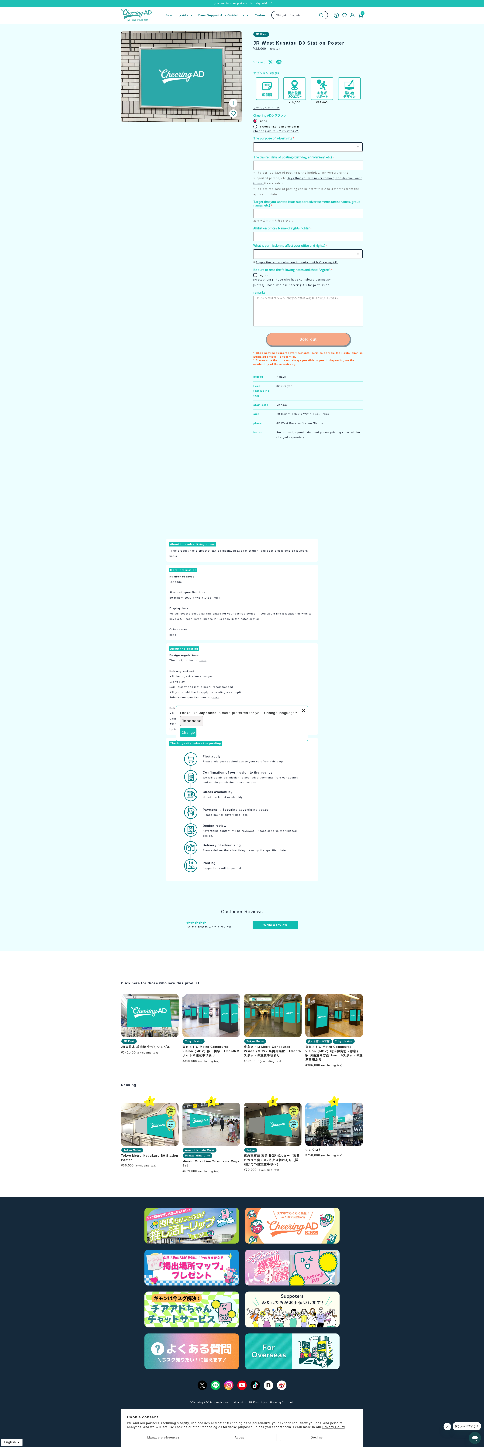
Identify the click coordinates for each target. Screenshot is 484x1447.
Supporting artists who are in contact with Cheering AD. (297, 262)
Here (202, 660)
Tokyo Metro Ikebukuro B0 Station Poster (149, 1157)
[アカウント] (352, 15)
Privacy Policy (333, 1427)
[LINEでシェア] (278, 62)
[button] (233, 113)
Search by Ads (177, 15)
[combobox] (299, 15)
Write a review (275, 925)
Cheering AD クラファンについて (276, 131)
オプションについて (266, 108)
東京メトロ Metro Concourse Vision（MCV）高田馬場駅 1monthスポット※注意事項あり (272, 1051)
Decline (317, 1437)
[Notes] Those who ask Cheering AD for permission (291, 285)
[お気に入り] (344, 15)
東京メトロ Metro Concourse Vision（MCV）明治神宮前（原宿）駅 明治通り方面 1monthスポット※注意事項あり (334, 1053)
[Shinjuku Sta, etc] (321, 15)
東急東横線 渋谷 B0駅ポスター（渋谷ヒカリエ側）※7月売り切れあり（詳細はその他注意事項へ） (272, 1160)
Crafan (260, 15)
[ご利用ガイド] (336, 15)
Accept (240, 1437)
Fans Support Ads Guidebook (221, 15)
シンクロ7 (312, 1149)
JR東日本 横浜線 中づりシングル (145, 1047)
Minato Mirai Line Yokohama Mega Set (210, 1163)
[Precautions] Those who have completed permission (292, 279)
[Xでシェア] (270, 62)
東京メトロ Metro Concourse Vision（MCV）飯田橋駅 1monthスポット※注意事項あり (211, 1051)
